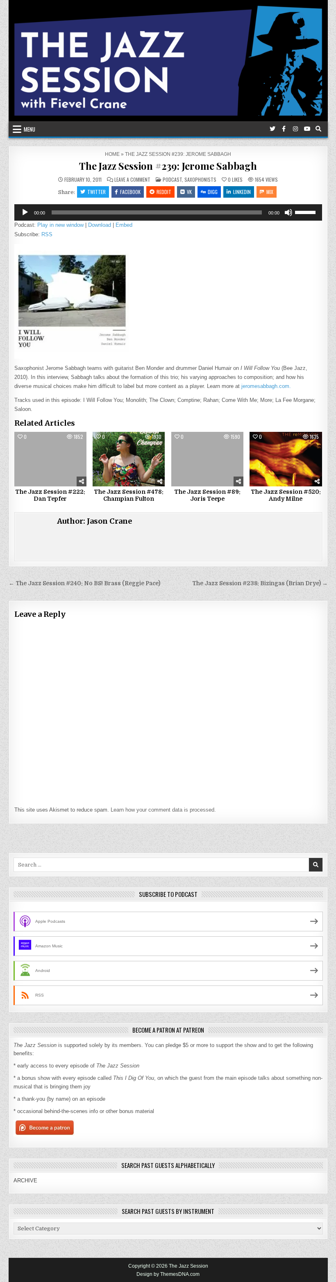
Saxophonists (200, 179)
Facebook (130, 191)
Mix (269, 191)
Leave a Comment (132, 179)
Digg (213, 191)
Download (99, 225)
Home (112, 154)
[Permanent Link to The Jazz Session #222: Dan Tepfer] (50, 459)
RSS (46, 234)
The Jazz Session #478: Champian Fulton (128, 495)
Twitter (96, 191)
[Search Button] (318, 129)
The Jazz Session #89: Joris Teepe (207, 495)
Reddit (164, 191)
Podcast (172, 179)
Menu (29, 129)
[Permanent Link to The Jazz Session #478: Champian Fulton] (129, 459)
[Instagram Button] (295, 129)
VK (189, 191)
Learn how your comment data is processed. (163, 810)
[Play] (25, 212)
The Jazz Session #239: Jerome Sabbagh (168, 165)
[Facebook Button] (284, 129)
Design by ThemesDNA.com (168, 1274)
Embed (124, 225)
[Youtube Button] (307, 129)
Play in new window (60, 225)
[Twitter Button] (272, 129)
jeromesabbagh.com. (266, 386)
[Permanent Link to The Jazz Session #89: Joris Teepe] (207, 459)
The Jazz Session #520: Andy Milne (286, 495)
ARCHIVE (25, 1180)
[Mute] (288, 212)
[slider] (306, 211)
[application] (168, 212)
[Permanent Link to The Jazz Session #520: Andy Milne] (286, 459)
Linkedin (242, 191)
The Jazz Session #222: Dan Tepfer (50, 495)
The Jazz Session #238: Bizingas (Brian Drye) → (260, 583)
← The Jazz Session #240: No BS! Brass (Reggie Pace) (84, 583)
